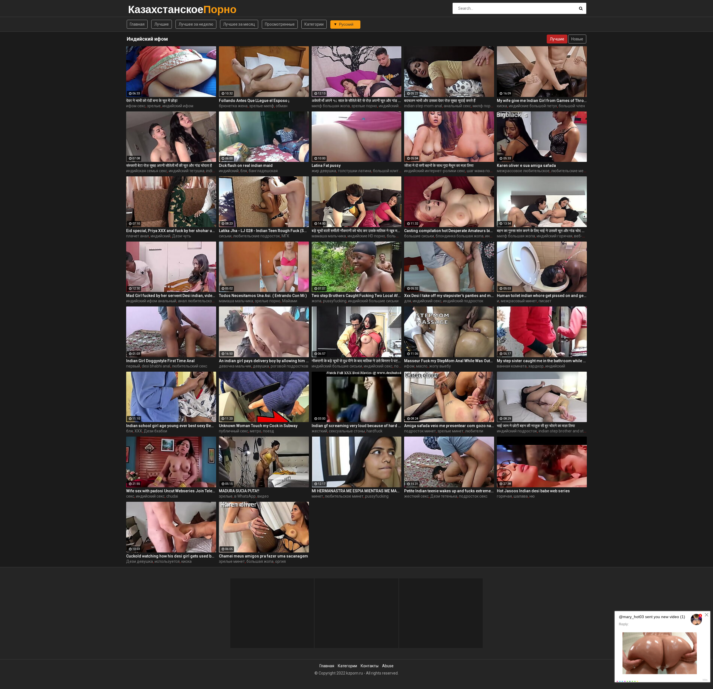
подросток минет (420, 431)
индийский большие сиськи (373, 301)
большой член (572, 106)
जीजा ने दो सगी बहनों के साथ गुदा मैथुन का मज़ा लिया (438, 165)
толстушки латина (354, 171)
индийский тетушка (186, 171)
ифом (409, 366)
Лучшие (161, 24)
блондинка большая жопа (460, 236)
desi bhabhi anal (156, 366)
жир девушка (324, 171)
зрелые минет (450, 431)
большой (395, 236)
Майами (289, 301)
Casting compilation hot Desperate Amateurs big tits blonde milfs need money (449, 230)
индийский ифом (177, 106)
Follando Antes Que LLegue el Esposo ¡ (254, 100)
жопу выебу (440, 366)
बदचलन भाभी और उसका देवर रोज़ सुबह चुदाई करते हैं (439, 100)
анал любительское (196, 301)
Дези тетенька (443, 496)
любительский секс (189, 366)
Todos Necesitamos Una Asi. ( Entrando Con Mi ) (263, 295)
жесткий (319, 431)
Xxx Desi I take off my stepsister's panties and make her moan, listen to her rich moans (449, 295)
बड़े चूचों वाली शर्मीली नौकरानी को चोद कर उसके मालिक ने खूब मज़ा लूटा (357, 230)
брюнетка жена (233, 106)
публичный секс (233, 431)
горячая (504, 496)
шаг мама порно (482, 171)
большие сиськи (419, 236)
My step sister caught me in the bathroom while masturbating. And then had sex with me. (542, 361)
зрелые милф (261, 106)
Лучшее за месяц (239, 24)
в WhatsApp (245, 496)
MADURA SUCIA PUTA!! (239, 491)
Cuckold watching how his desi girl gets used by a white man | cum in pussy (171, 556)
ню (532, 496)
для (407, 301)
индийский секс (393, 106)
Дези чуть (181, 236)
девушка (261, 366)
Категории (314, 24)
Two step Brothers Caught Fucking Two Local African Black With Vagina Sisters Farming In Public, (357, 295)
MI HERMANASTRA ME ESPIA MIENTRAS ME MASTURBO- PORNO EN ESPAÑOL (357, 491)
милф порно (484, 106)
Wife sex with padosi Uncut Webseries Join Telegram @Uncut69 (171, 491)
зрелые (154, 106)
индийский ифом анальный (151, 301)
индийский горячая (554, 236)
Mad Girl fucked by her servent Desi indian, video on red (171, 295)
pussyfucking (334, 301)
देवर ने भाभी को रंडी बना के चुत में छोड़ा (151, 100)
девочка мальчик (235, 366)
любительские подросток (256, 236)
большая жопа (260, 561)
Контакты (370, 666)
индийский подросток (463, 301)
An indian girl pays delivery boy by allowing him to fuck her (264, 361)
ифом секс (135, 106)
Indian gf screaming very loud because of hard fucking (357, 425)
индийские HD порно (366, 236)
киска (502, 106)
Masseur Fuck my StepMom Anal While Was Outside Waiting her (449, 361)
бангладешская (263, 171)
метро (255, 431)
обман (281, 106)
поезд (268, 431)
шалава (521, 496)
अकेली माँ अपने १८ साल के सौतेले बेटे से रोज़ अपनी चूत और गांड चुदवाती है (357, 100)
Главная (137, 24)
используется (167, 561)
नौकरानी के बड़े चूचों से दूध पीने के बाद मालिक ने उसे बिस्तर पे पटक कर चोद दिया (357, 361)
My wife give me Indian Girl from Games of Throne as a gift (542, 100)
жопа (316, 301)
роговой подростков (289, 366)
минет (317, 496)
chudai (172, 496)
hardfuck (374, 431)
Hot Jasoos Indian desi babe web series (533, 491)
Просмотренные (280, 24)
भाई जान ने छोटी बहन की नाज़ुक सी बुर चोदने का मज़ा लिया (536, 425)
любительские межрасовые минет (583, 171)
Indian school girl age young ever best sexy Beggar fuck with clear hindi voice (171, 425)
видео (263, 496)
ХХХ (138, 431)
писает (545, 301)
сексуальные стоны (347, 431)
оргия (280, 561)
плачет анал (137, 236)
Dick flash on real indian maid (246, 165)
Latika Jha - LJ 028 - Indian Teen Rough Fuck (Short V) (264, 230)
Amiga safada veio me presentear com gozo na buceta (449, 425)
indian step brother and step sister (569, 431)
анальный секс (457, 106)
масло (422, 366)
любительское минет (344, 496)
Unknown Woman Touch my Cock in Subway (258, 425)
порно (399, 366)
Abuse (388, 666)
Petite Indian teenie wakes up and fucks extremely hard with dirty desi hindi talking (449, 491)
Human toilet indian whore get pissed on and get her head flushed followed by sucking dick (542, 295)
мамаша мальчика (329, 236)
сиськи (225, 236)
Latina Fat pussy (326, 165)
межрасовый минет (519, 301)
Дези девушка (139, 561)
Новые (577, 39)
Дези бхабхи (155, 431)
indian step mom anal (423, 106)
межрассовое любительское (523, 171)
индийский (229, 171)
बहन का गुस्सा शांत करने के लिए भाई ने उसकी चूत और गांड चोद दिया (542, 230)
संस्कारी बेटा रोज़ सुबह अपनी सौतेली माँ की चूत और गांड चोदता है (169, 165)
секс (130, 496)
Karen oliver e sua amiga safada (526, 165)
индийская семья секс (146, 171)
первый (133, 366)
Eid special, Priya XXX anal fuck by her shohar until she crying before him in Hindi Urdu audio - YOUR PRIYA (171, 230)
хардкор (536, 366)
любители (474, 431)
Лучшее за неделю (196, 24)
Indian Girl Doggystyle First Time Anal (160, 361)
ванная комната (512, 366)
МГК (285, 236)
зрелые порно (364, 106)
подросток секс (473, 496)
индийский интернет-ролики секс (434, 171)
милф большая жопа (331, 106)
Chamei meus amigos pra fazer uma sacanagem (263, 556)
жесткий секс (416, 496)
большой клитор (388, 171)
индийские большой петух (533, 106)
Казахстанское (142, 9)
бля (243, 171)
